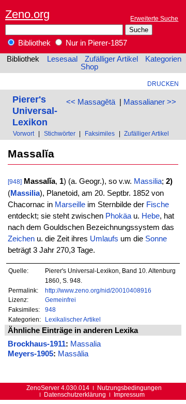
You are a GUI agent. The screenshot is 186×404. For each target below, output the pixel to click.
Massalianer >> (149, 102)
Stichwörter (59, 133)
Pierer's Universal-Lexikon (34, 110)
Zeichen (21, 239)
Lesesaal (62, 59)
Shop (89, 67)
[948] (15, 181)
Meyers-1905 (30, 354)
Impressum (129, 394)
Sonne (156, 239)
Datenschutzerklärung (75, 394)
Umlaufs (104, 239)
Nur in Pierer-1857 (95, 43)
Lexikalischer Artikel (73, 319)
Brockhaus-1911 (37, 344)
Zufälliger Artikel (111, 59)
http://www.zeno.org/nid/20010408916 (98, 290)
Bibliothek (33, 43)
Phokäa (118, 216)
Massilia (148, 181)
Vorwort (23, 133)
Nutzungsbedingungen (129, 387)
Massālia (73, 354)
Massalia (85, 344)
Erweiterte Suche (154, 18)
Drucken (163, 83)
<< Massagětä (90, 102)
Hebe (151, 216)
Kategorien (163, 59)
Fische (157, 204)
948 (50, 309)
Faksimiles (100, 133)
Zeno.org (27, 14)
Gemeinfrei (60, 299)
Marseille (70, 204)
